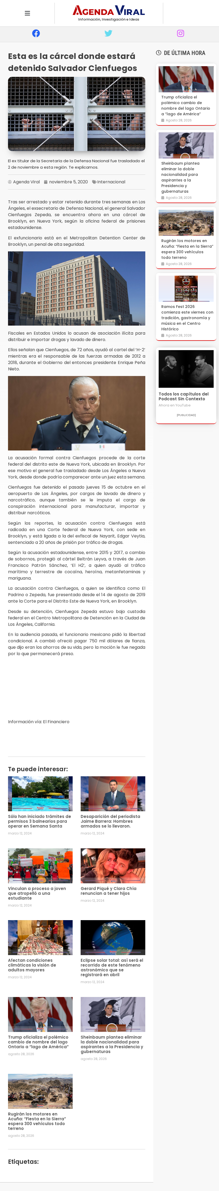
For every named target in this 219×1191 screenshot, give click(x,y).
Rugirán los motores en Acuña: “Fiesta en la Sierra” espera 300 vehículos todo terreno (37, 1121)
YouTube (183, 405)
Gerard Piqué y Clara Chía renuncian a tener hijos (108, 891)
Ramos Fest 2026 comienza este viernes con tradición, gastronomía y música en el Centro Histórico (187, 318)
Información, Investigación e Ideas (108, 19)
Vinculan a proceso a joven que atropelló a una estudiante (37, 893)
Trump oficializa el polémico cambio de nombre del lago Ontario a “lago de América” (38, 1042)
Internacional (111, 182)
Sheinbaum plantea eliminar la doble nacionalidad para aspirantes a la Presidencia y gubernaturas (112, 1044)
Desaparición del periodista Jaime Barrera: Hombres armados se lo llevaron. (110, 821)
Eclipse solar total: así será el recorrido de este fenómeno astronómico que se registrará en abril (112, 967)
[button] (27, 13)
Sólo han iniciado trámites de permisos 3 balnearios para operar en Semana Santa (39, 821)
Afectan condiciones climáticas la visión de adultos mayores (32, 965)
